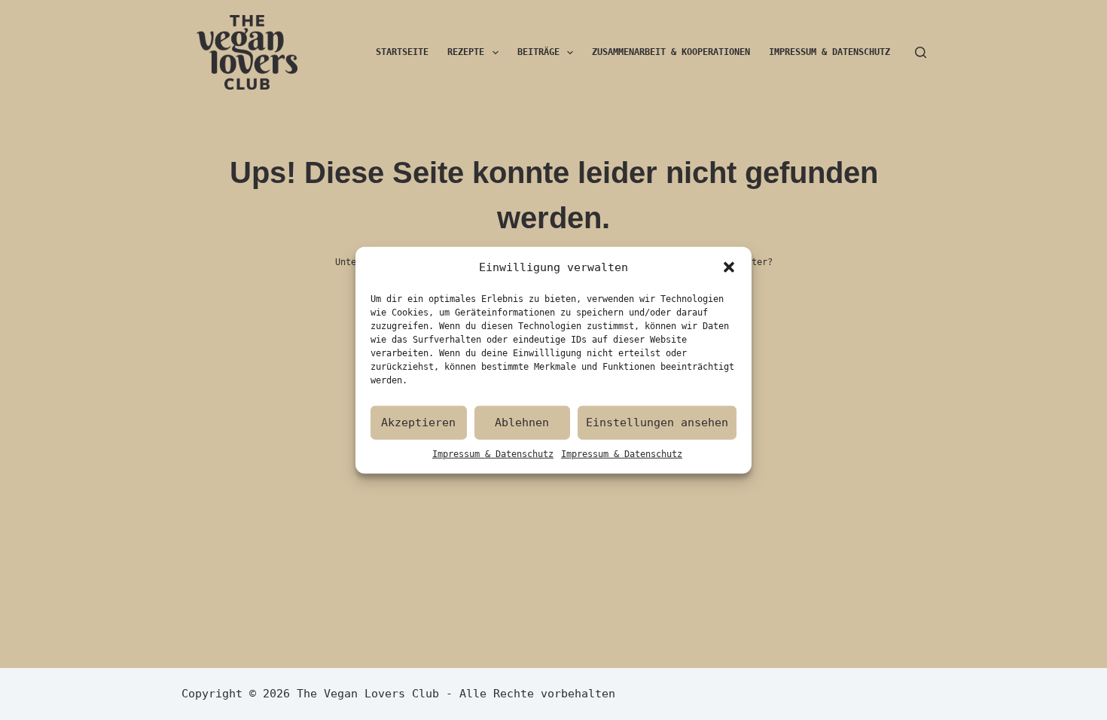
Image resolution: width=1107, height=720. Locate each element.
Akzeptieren (418, 422)
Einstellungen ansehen (657, 422)
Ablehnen (522, 422)
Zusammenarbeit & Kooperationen (671, 52)
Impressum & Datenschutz (493, 453)
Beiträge (538, 52)
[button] (728, 267)
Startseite (402, 52)
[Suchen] (920, 52)
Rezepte (465, 52)
